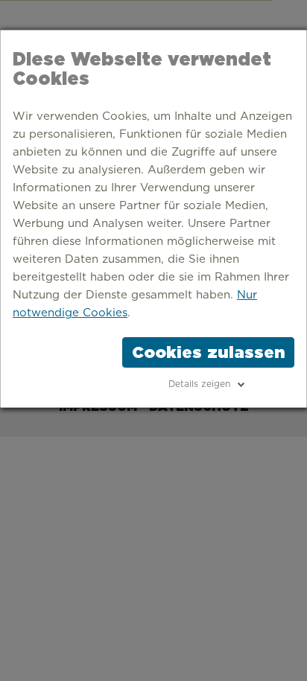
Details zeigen (199, 384)
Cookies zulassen (208, 352)
